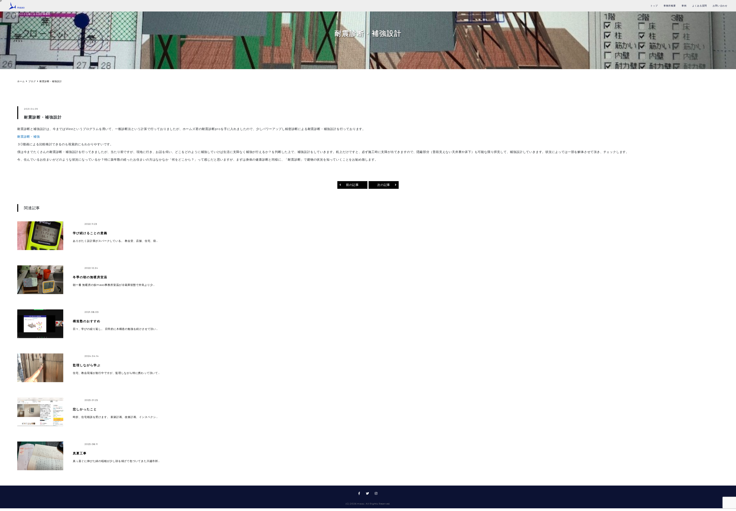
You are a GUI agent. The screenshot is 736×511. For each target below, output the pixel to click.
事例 (684, 5)
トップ (654, 5)
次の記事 (383, 186)
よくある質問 (699, 5)
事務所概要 (670, 5)
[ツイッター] (367, 495)
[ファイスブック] (359, 495)
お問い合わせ (720, 5)
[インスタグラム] (376, 495)
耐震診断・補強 (28, 138)
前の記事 (352, 186)
